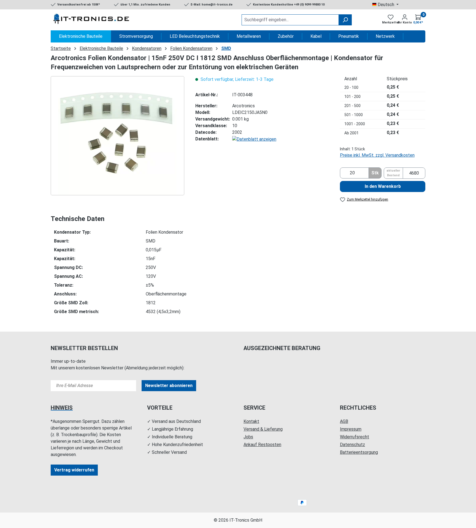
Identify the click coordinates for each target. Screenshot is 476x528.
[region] (117, 135)
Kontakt (251, 421)
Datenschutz (352, 444)
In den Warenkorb (383, 186)
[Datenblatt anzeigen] (254, 139)
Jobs (248, 436)
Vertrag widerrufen (74, 470)
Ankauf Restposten (262, 444)
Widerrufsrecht (354, 436)
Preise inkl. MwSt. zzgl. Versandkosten (377, 155)
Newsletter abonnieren (169, 385)
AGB (344, 421)
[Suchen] (345, 19)
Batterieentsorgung (359, 452)
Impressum (350, 429)
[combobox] (290, 19)
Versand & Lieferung (263, 429)
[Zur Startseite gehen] (92, 19)
